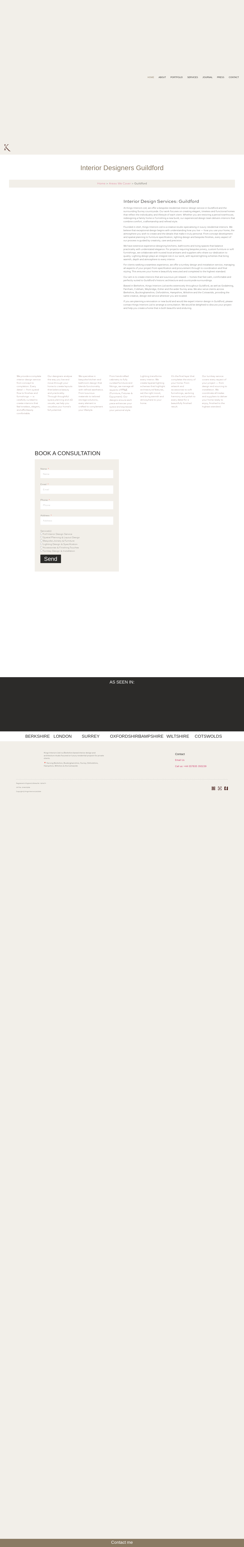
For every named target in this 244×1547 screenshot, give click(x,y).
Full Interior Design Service (57, 534)
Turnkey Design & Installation (59, 550)
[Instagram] (213, 788)
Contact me (122, 1542)
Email (43, 484)
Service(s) (45, 531)
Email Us (179, 760)
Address (45, 515)
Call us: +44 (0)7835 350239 (190, 766)
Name (43, 469)
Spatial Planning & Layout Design (61, 537)
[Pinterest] (220, 788)
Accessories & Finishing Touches (61, 547)
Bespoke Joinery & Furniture (58, 540)
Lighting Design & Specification (60, 544)
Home (101, 183)
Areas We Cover (120, 183)
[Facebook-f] (226, 788)
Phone (44, 500)
